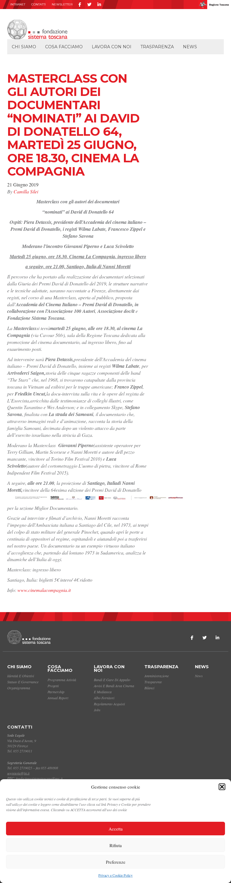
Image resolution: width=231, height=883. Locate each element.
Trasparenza (157, 46)
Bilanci (149, 687)
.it (69, 590)
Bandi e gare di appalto (112, 679)
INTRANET (17, 4)
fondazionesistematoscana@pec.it (39, 778)
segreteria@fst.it (18, 773)
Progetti (53, 685)
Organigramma (18, 687)
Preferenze (115, 862)
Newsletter (62, 4)
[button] (222, 787)
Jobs (97, 709)
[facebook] (79, 4)
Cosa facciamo (64, 46)
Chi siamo (24, 46)
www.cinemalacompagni (41, 590)
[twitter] (89, 4)
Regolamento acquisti (109, 703)
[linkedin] (99, 4)
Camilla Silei (26, 191)
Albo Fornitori (104, 697)
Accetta (116, 829)
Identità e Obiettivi (20, 675)
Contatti (38, 4)
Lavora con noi (111, 46)
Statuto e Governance (22, 681)
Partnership (56, 691)
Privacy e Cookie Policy (115, 875)
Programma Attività (62, 679)
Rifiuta (115, 845)
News (190, 46)
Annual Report (58, 697)
